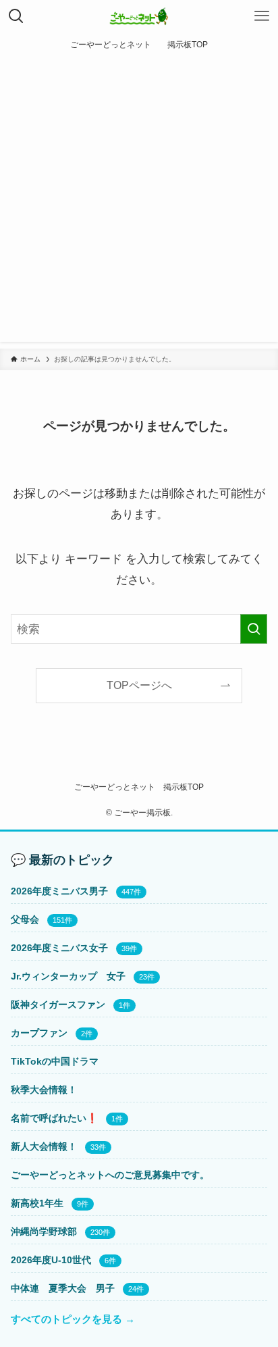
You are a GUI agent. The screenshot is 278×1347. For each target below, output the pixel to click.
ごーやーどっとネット (114, 787)
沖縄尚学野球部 (44, 1231)
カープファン (39, 1032)
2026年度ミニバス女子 (59, 947)
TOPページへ (139, 685)
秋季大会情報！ (44, 1089)
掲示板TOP (183, 787)
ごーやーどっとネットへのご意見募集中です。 (110, 1174)
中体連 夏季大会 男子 (63, 1288)
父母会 (25, 919)
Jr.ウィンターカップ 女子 (68, 976)
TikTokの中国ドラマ (55, 1061)
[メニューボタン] (262, 16)
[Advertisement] (139, 202)
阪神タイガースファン (58, 1004)
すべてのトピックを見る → (73, 1319)
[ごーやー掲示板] (139, 16)
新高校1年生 (37, 1203)
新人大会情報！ (44, 1146)
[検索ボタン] (16, 16)
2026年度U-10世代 (51, 1259)
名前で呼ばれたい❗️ (54, 1118)
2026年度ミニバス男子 (59, 891)
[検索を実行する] (253, 629)
